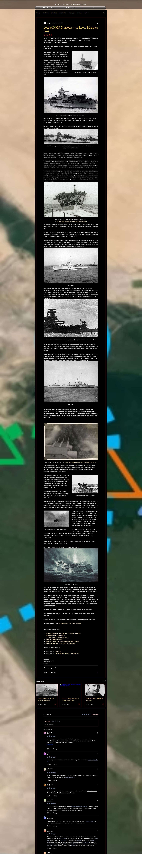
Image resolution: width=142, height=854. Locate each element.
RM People (79, 12)
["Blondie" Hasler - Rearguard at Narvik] (95, 690)
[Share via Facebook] (44, 668)
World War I (45, 12)
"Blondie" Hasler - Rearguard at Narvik (94, 699)
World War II (54, 12)
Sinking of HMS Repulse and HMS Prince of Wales (70, 699)
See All (104, 680)
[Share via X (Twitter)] (48, 668)
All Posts (38, 12)
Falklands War (63, 12)
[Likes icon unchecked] (48, 749)
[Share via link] (55, 668)
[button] (103, 12)
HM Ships (46, 663)
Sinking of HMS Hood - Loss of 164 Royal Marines (46, 699)
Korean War (71, 12)
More (86, 12)
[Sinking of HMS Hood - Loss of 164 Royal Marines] (47, 690)
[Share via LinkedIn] (51, 668)
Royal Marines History (48, 661)
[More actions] (97, 23)
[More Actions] (97, 733)
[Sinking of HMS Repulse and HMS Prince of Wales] (71, 690)
